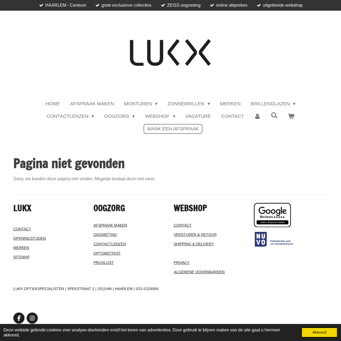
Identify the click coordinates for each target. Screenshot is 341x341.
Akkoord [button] (319, 332)
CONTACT (22, 229)
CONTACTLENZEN (110, 244)
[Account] (257, 116)
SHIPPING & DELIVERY (194, 244)
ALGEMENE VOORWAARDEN (199, 272)
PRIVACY (181, 262)
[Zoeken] (274, 115)
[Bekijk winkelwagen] (291, 116)
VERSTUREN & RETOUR (195, 234)
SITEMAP (21, 257)
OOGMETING (105, 234)
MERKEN (21, 248)
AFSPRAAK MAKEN (110, 225)
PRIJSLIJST (104, 262)
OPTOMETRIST (107, 253)
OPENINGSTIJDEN (29, 238)
